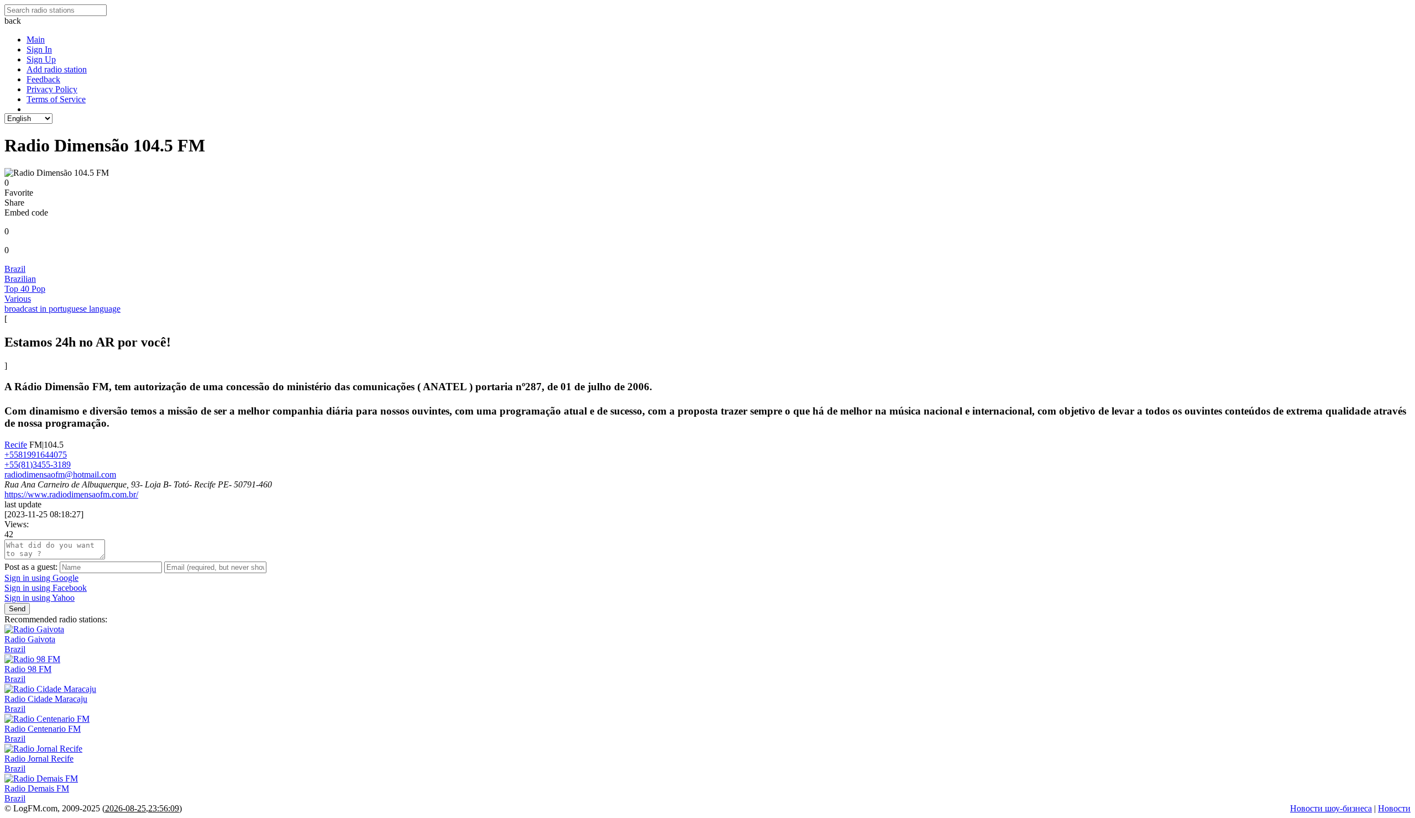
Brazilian (20, 279)
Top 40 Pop (24, 288)
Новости (1394, 808)
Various (17, 298)
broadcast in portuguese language (62, 308)
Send (17, 609)
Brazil (14, 269)
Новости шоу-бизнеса (1331, 808)
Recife (15, 444)
